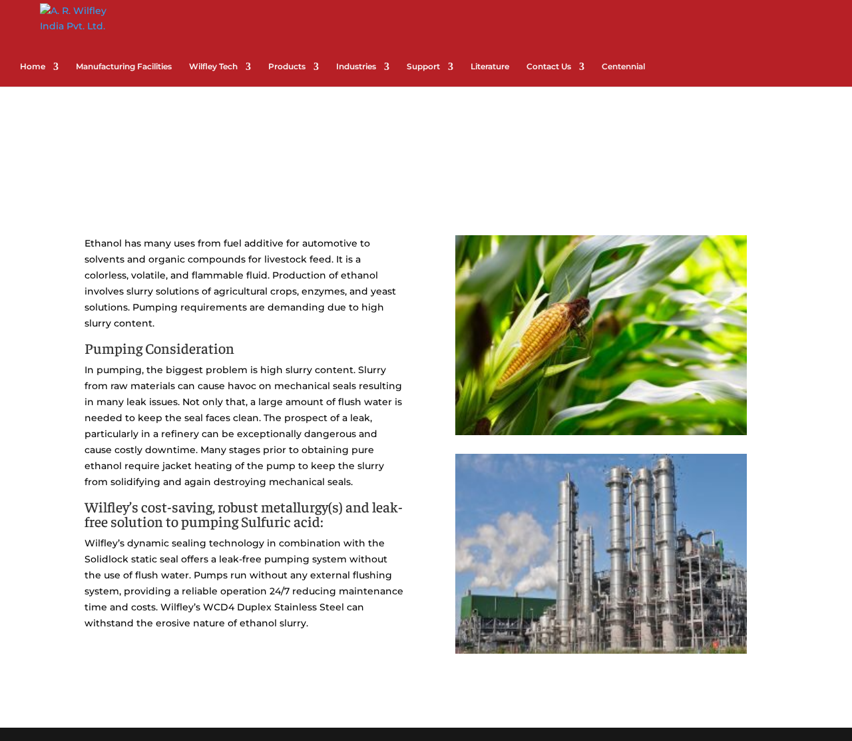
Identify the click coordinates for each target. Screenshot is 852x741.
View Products (228, 676)
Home (32, 66)
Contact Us (549, 66)
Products (287, 66)
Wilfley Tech (213, 66)
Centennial (623, 66)
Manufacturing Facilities (124, 66)
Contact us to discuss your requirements (631, 675)
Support (423, 66)
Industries (356, 66)
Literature (490, 66)
